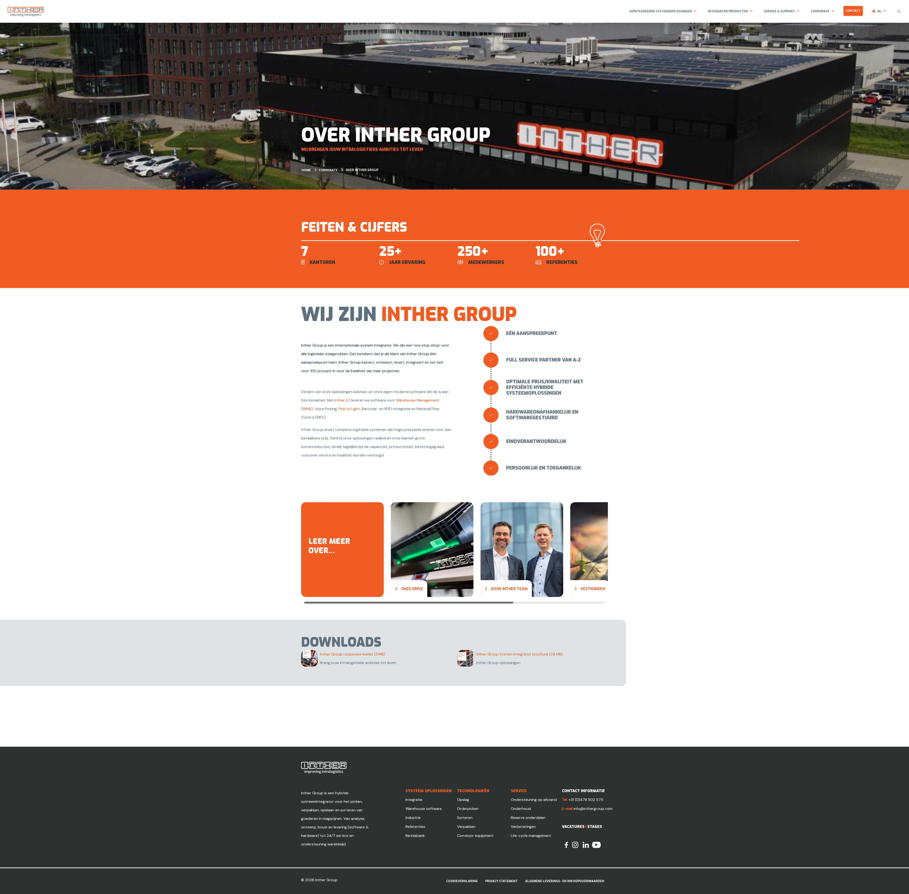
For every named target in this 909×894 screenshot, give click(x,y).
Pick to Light (349, 408)
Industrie (413, 817)
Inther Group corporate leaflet (352, 654)
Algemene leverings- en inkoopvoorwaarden (564, 881)
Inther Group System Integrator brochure (519, 654)
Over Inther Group (362, 170)
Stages (594, 826)
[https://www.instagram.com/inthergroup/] (575, 844)
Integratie (413, 799)
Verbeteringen (523, 826)
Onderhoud (521, 808)
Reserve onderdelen (528, 817)
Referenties (415, 826)
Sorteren (464, 817)
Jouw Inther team (509, 588)
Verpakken (466, 826)
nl (879, 11)
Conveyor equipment (475, 835)
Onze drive (412, 588)
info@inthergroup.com (593, 808)
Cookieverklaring (462, 881)
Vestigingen (592, 588)
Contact (853, 11)
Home (306, 170)
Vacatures (573, 826)
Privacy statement (501, 881)
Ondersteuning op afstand (534, 799)
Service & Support (779, 11)
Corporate (820, 11)
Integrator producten (728, 11)
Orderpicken (467, 808)
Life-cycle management (531, 835)
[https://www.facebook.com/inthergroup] (566, 844)
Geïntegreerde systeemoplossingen (660, 11)
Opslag (463, 799)
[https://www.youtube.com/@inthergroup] (596, 844)
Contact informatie (583, 790)
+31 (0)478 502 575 (586, 799)
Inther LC (342, 400)
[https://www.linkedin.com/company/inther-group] (585, 844)
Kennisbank (415, 835)
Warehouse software (423, 808)
